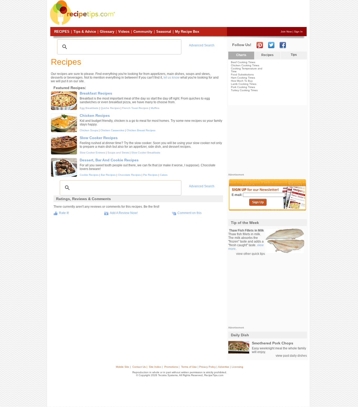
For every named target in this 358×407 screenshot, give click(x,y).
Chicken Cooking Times (245, 65)
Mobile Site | (123, 366)
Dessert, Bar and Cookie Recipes (109, 160)
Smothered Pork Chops (272, 343)
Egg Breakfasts (89, 108)
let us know (172, 77)
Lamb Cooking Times (243, 83)
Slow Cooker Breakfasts (145, 152)
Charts (241, 55)
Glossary (107, 32)
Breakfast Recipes (96, 93)
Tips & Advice (84, 32)
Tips (294, 55)
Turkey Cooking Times (244, 90)
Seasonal (163, 32)
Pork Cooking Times (243, 87)
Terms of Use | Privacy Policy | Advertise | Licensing (212, 366)
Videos (123, 32)
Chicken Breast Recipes (141, 130)
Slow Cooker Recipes (99, 138)
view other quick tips (250, 254)
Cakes (163, 174)
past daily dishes (295, 356)
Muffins (155, 108)
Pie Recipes (150, 174)
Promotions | (172, 366)
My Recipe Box (187, 32)
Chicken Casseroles (112, 130)
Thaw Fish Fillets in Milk (246, 230)
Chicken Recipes (95, 115)
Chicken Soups (89, 130)
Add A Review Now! (124, 213)
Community (142, 32)
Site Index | (156, 366)
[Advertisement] (211, 14)
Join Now (286, 31)
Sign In (298, 31)
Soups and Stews (118, 152)
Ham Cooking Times (243, 77)
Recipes (61, 32)
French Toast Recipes (135, 108)
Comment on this (189, 213)
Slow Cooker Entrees (92, 152)
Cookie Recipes (89, 174)
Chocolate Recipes (129, 174)
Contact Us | (139, 366)
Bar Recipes (108, 174)
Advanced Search (201, 45)
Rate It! (64, 213)
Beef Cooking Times (243, 62)
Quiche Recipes (110, 108)
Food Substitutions (242, 74)
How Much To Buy (242, 80)
